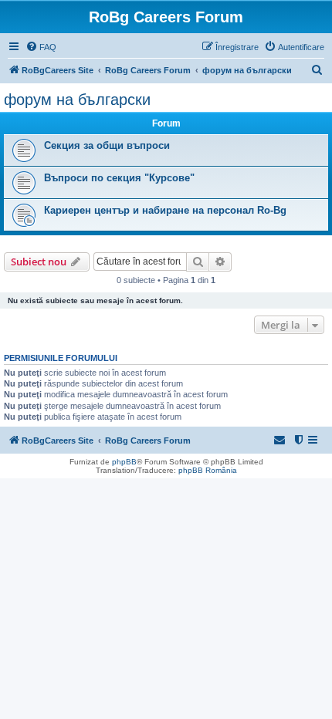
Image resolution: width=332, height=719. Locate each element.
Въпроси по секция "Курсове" (119, 178)
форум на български (77, 99)
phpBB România (207, 470)
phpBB (124, 461)
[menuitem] (40, 47)
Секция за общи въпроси (107, 145)
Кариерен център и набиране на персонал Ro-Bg (165, 210)
